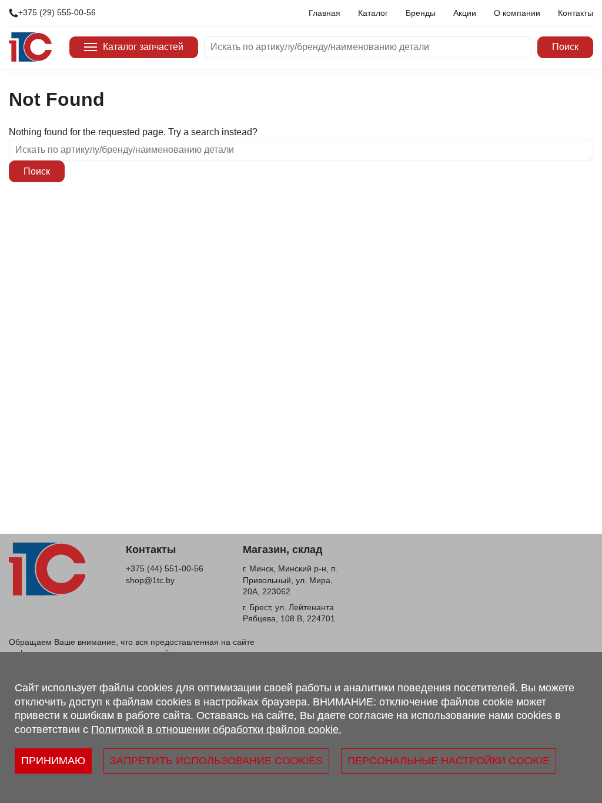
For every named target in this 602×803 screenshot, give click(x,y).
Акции (464, 13)
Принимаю (53, 761)
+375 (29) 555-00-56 (57, 12)
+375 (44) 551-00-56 (164, 568)
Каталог (373, 13)
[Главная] (30, 47)
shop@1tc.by (150, 580)
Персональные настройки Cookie (448, 761)
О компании (517, 13)
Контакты (575, 13)
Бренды (421, 13)
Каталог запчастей (143, 47)
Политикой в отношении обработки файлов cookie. (216, 729)
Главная (324, 13)
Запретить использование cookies (216, 761)
